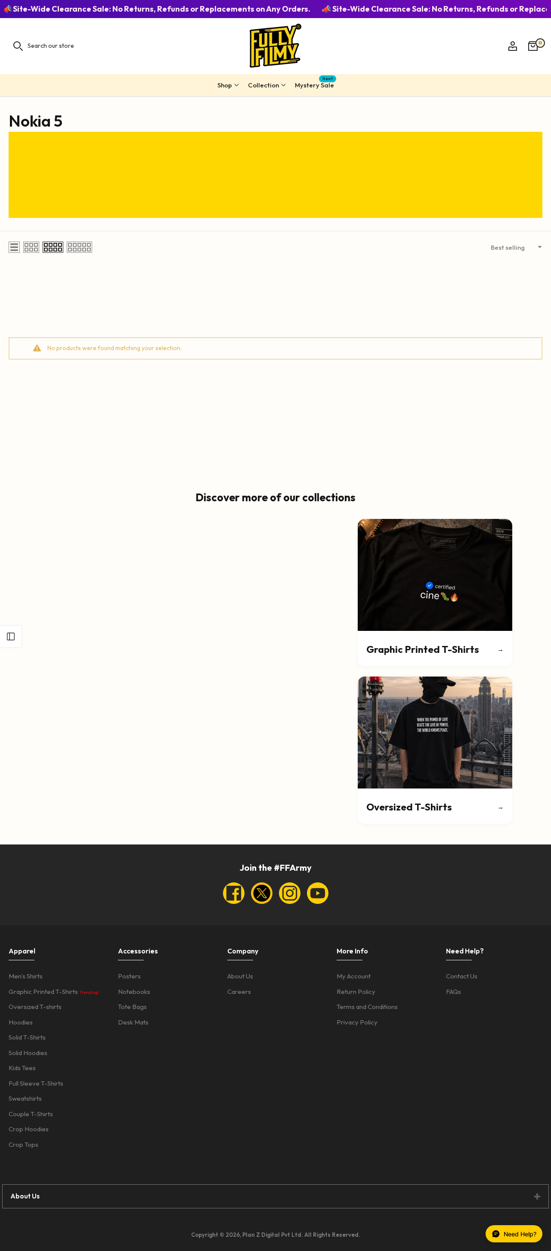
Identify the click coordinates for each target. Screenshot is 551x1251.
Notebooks (134, 991)
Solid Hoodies (28, 1053)
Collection (263, 85)
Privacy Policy (357, 1022)
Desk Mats (133, 1022)
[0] (533, 46)
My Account (354, 976)
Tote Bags (132, 1007)
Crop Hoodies (29, 1129)
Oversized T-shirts (35, 1007)
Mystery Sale (314, 83)
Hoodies (21, 1022)
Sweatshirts (25, 1098)
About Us (240, 976)
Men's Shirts (26, 976)
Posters (129, 976)
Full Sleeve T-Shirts (36, 1083)
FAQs (453, 991)
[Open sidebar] (11, 636)
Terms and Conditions (367, 1007)
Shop (224, 85)
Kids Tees (22, 1068)
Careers (239, 991)
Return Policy (356, 991)
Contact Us (461, 976)
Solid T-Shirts (27, 1037)
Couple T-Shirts (31, 1114)
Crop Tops (23, 1144)
